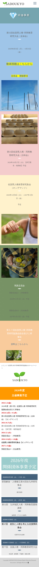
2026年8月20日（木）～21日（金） (14, 500)
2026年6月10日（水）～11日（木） (14, 477)
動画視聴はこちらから (19, 64)
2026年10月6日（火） (10, 519)
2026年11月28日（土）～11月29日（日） (16, 542)
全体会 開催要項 (19, 76)
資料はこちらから (19, 344)
